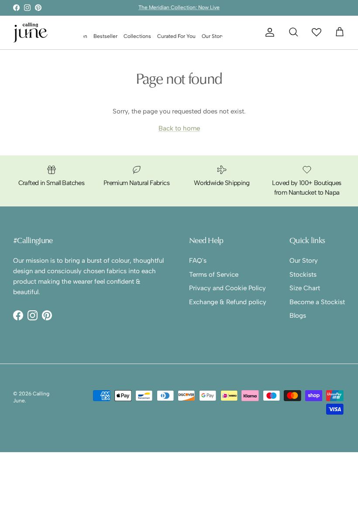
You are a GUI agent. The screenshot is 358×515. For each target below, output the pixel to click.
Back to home (179, 128)
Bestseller (105, 36)
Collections (137, 36)
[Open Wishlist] (316, 32)
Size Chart (304, 288)
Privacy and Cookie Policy (227, 288)
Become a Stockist (317, 302)
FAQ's (198, 260)
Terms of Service (213, 274)
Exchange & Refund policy (227, 302)
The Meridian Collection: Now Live (179, 7)
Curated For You (176, 36)
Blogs (297, 315)
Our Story (213, 36)
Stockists (303, 274)
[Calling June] (30, 32)
